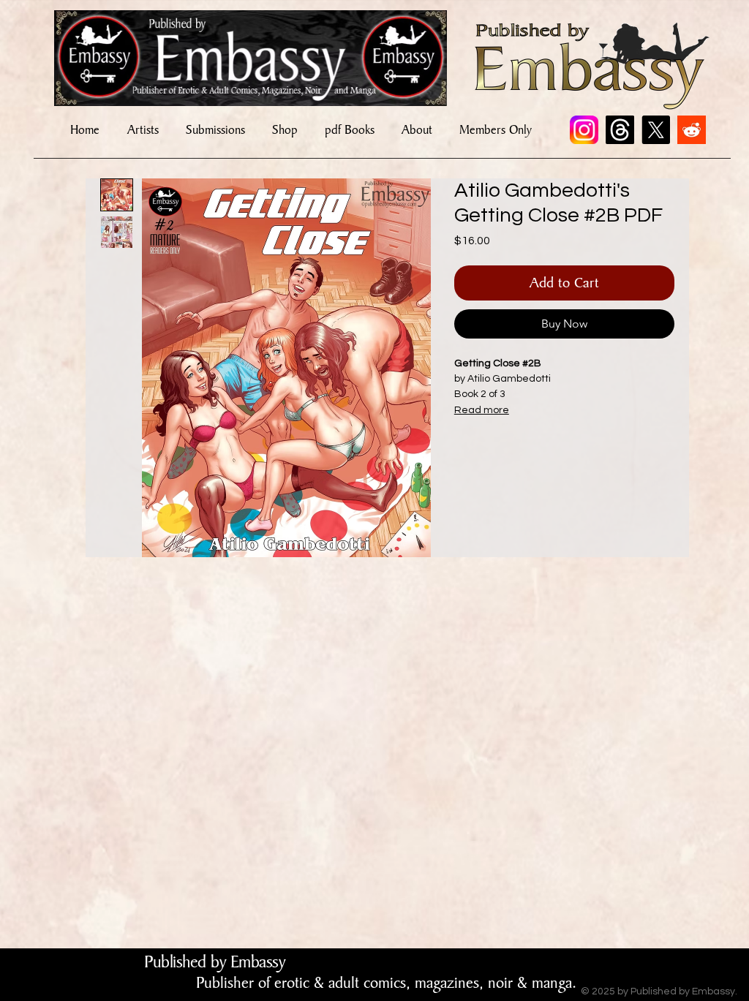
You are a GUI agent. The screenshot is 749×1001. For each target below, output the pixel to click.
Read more (481, 410)
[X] (655, 130)
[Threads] (620, 130)
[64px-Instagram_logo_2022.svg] (584, 130)
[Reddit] (691, 130)
